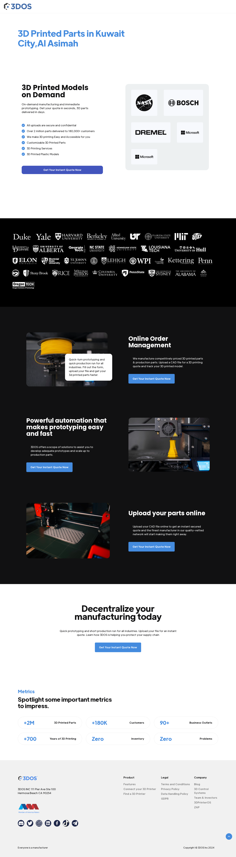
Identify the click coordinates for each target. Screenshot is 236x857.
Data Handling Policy (174, 793)
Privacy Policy (170, 789)
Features (129, 784)
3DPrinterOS (202, 802)
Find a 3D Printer (134, 793)
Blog (197, 784)
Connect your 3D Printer (139, 789)
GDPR (165, 798)
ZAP (197, 807)
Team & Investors (205, 797)
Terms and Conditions (175, 784)
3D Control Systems (201, 790)
